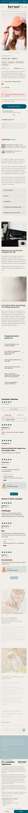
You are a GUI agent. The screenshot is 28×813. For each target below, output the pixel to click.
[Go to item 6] (18, 52)
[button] (4, 487)
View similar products (14, 106)
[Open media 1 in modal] (23, 15)
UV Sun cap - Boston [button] (12, 487)
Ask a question (14, 410)
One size (5, 90)
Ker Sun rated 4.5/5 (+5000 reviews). (11, 715)
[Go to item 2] (11, 52)
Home (2, 11)
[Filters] (3, 420)
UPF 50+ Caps (16, 11)
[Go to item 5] (17, 52)
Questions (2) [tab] (20, 416)
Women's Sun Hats (9, 11)
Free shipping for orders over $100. (11, 712)
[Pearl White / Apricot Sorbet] (2, 84)
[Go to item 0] (9, 52)
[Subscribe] (23, 731)
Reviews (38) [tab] (7, 416)
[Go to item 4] (15, 52)
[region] (14, 114)
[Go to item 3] (13, 52)
